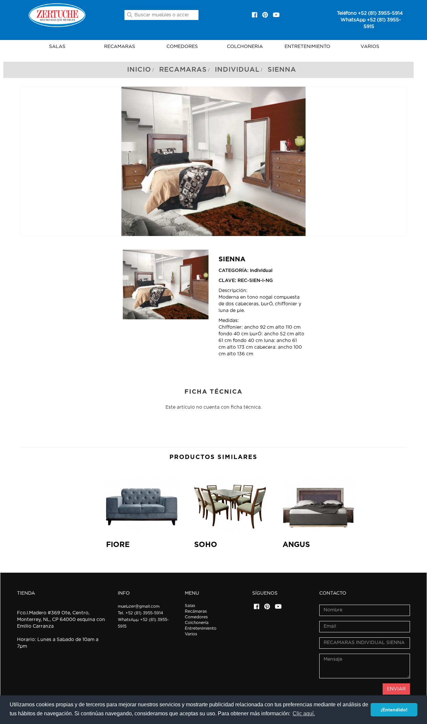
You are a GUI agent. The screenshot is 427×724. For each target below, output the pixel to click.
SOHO (205, 544)
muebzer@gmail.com (138, 606)
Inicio (139, 69)
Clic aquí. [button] (304, 713)
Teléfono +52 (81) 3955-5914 (370, 13)
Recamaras (183, 69)
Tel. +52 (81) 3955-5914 (140, 613)
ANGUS (296, 544)
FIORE (118, 544)
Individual (237, 69)
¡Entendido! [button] (394, 709)
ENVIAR (396, 689)
